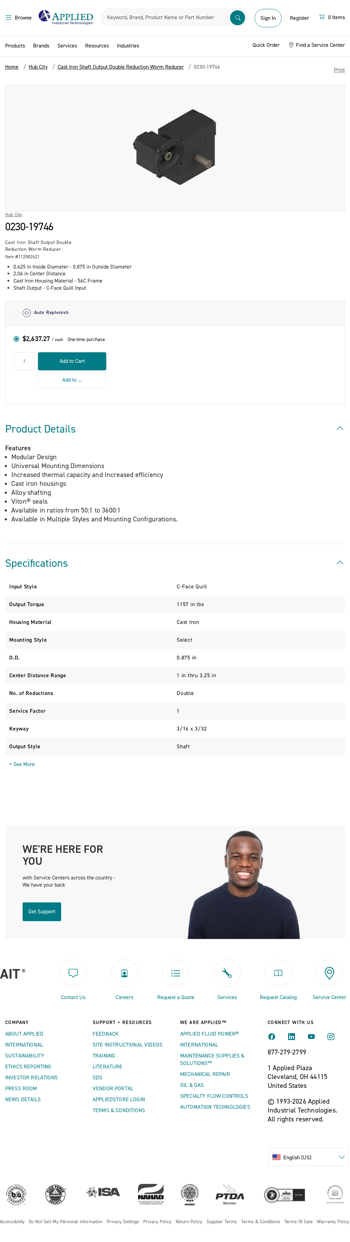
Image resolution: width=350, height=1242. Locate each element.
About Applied (24, 1034)
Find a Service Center (320, 45)
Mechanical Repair (205, 1074)
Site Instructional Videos (127, 1044)
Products (15, 45)
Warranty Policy (333, 1222)
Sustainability (24, 1055)
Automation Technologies (215, 1107)
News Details (23, 1099)
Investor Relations (31, 1077)
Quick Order (266, 45)
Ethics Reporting (28, 1066)
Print (339, 70)
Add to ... (72, 380)
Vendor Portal (113, 1088)
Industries (128, 45)
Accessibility (12, 1222)
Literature (108, 1066)
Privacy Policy (157, 1222)
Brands (41, 45)
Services (67, 45)
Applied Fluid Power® (209, 1034)
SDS (97, 1077)
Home (11, 67)
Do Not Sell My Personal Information (66, 1222)
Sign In (268, 18)
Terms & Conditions (119, 1110)
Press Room (21, 1088)
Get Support (41, 911)
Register (299, 18)
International (24, 1044)
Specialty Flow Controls (214, 1096)
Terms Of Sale (298, 1222)
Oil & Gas (192, 1085)
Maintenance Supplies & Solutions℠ (212, 1059)
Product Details (40, 429)
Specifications (36, 563)
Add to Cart (72, 361)
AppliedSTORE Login (119, 1099)
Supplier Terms (221, 1222)
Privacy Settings (123, 1222)
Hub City (13, 215)
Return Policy (189, 1222)
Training (104, 1055)
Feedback (106, 1034)
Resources (97, 45)
